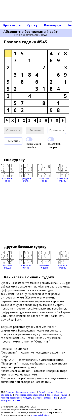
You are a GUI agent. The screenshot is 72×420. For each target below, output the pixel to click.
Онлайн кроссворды (26, 392)
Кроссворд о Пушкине (57, 395)
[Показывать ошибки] (29, 139)
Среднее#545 (26, 179)
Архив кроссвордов (11, 397)
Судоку (32, 25)
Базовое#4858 (44, 266)
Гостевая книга (50, 397)
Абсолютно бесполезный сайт (30, 31)
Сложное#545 (7, 179)
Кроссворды (12, 25)
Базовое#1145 (26, 266)
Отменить (13, 130)
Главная (10, 392)
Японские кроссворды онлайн (29, 395)
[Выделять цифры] (51, 139)
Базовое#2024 (7, 266)
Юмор (37, 397)
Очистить (13, 141)
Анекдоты (27, 397)
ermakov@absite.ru (40, 415)
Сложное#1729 (62, 179)
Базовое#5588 (62, 266)
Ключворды (52, 25)
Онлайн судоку (46, 392)
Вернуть (35, 130)
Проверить (56, 130)
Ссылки (16, 400)
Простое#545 (44, 179)
